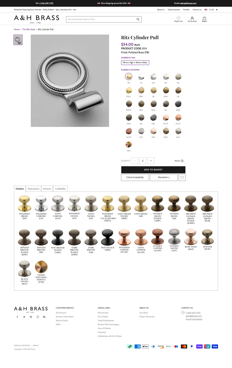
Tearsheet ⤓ (164, 177)
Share (177, 161)
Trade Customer (174, 10)
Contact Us (197, 10)
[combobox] (211, 9)
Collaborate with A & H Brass (110, 336)
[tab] (20, 189)
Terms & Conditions (22, 345)
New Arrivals (103, 313)
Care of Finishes (104, 328)
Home (17, 29)
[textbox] (211, 9)
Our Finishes (103, 316)
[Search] (138, 19)
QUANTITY (125, 161)
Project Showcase (147, 316)
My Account (61, 313)
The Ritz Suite (29, 29)
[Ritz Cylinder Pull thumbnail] (18, 40)
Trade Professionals (106, 320)
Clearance (102, 332)
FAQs (58, 324)
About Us (160, 10)
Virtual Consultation (194, 319)
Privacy (36, 345)
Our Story (143, 313)
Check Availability (135, 177)
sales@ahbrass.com (194, 316)
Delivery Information (64, 316)
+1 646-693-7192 (193, 313)
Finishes (186, 10)
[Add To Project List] (182, 177)
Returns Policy (62, 320)
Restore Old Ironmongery (108, 324)
